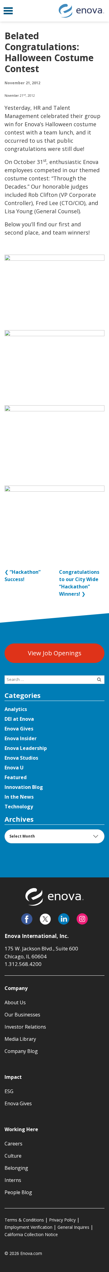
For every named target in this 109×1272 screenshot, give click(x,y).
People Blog (18, 1192)
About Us (15, 1002)
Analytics (16, 709)
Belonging (16, 1168)
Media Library (20, 1039)
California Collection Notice (31, 1234)
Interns (13, 1180)
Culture (13, 1155)
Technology (19, 806)
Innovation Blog (24, 787)
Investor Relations (25, 1026)
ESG (9, 1091)
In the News (19, 796)
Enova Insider (21, 738)
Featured (16, 777)
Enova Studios (21, 757)
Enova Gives (19, 728)
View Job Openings (54, 653)
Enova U (14, 767)
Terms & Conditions (24, 1220)
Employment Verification (28, 1227)
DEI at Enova (19, 719)
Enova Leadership (26, 748)
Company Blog (21, 1051)
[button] (8, 11)
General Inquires (73, 1227)
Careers (13, 1143)
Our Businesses (22, 1014)
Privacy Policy (62, 1220)
